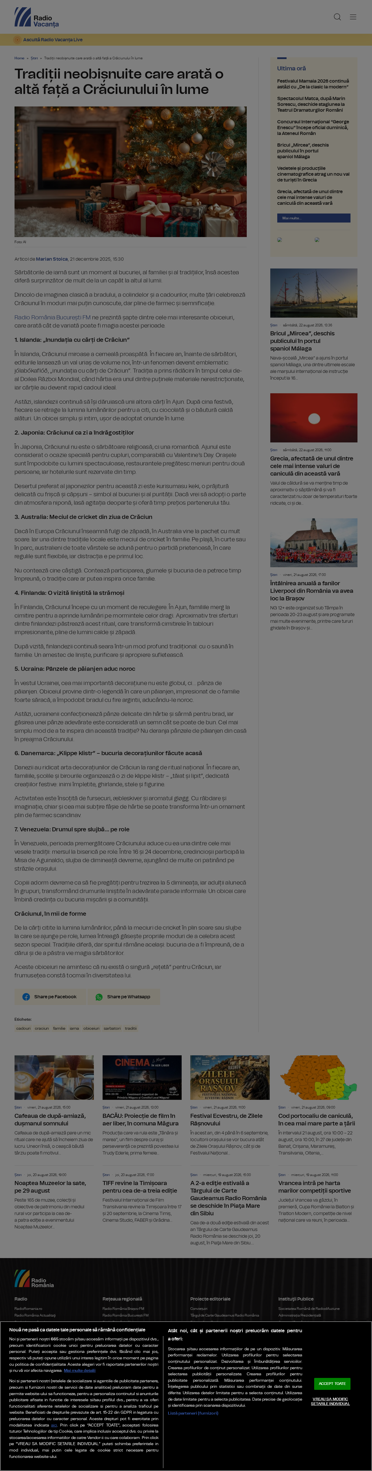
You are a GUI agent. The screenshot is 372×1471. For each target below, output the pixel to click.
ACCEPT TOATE (332, 1384)
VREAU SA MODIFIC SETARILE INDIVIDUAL (330, 1401)
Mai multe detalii (80, 1370)
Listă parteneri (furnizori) (193, 1413)
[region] (186, 1396)
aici (54, 1425)
